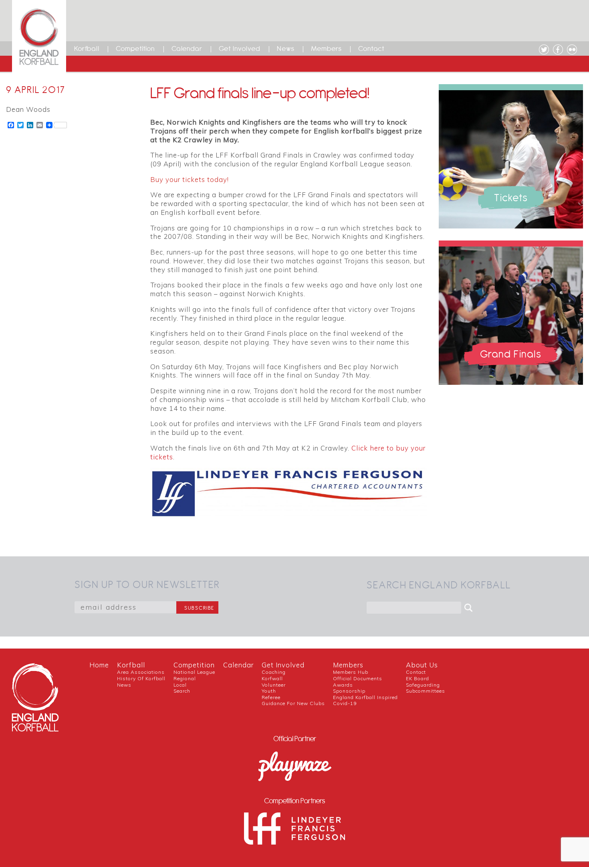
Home (99, 665)
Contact (371, 48)
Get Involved (239, 48)
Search (181, 691)
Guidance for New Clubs (293, 703)
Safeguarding (423, 685)
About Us (422, 665)
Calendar (186, 48)
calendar (238, 665)
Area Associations (141, 672)
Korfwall (272, 678)
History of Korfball (141, 678)
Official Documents (357, 678)
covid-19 (345, 703)
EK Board (417, 678)
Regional (184, 678)
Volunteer (274, 685)
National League (194, 672)
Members (326, 48)
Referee (271, 697)
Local (180, 685)
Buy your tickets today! (189, 179)
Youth (269, 691)
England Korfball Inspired (365, 697)
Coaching (274, 672)
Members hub (350, 672)
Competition (135, 48)
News (285, 48)
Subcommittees (425, 691)
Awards (343, 685)
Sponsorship (349, 691)
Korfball (86, 48)
